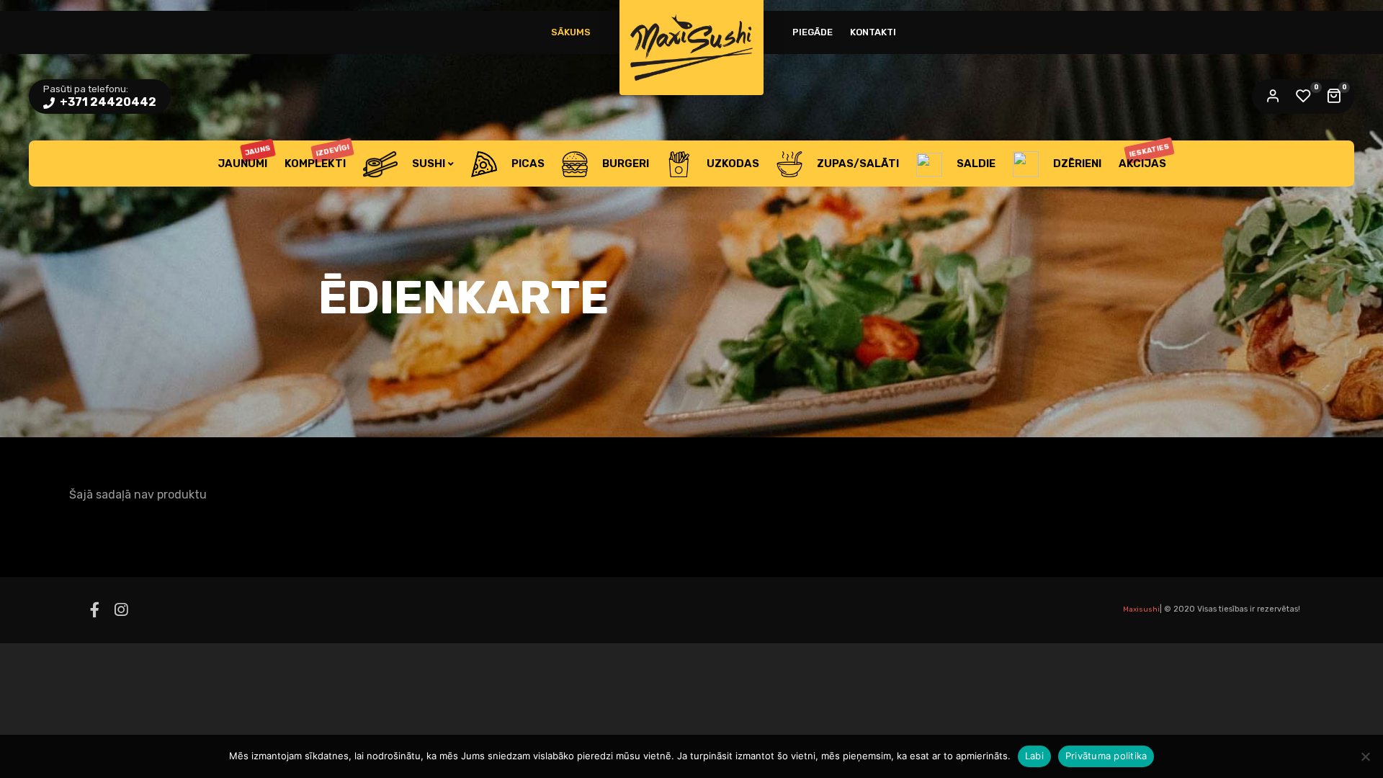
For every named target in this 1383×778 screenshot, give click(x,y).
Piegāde (812, 32)
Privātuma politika (1106, 755)
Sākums (571, 32)
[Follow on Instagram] (121, 610)
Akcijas (1145, 156)
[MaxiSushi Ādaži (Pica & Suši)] (691, 47)
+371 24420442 (107, 102)
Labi (1034, 755)
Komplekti (317, 156)
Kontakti (873, 32)
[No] (1365, 756)
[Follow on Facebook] (94, 610)
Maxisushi (1141, 609)
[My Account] (1273, 96)
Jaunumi (245, 156)
